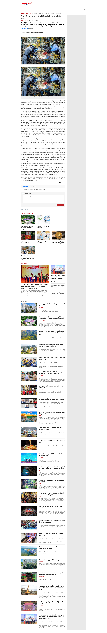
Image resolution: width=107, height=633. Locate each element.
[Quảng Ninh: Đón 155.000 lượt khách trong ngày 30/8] (29, 390)
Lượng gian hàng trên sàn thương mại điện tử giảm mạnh (52, 534)
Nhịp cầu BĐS (41, 307)
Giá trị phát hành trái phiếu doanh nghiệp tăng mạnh (32, 32)
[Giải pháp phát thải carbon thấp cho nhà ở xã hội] (29, 308)
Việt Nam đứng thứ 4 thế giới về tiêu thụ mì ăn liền (52, 441)
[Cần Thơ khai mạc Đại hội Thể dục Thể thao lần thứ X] (29, 511)
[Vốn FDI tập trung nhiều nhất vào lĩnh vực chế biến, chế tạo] (43, 50)
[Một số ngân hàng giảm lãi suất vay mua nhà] (29, 564)
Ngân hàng (47, 13)
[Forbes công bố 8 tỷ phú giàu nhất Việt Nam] (29, 403)
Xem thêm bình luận (24, 209)
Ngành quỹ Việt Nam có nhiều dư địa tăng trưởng (28, 241)
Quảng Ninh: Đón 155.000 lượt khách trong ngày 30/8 (51, 386)
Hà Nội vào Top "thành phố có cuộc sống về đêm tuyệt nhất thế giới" (51, 494)
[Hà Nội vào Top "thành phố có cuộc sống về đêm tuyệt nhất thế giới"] (29, 497)
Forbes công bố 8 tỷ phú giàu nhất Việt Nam (51, 399)
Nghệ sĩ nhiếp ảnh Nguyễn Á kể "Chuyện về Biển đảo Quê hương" (58, 287)
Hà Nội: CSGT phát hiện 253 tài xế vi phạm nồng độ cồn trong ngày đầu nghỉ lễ (51, 372)
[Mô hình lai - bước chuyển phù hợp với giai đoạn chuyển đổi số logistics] (29, 551)
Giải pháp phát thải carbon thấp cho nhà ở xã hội (52, 304)
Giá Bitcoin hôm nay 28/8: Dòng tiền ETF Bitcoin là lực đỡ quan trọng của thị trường (58, 242)
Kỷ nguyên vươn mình (77, 9)
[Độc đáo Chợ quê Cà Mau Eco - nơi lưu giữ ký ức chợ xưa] (29, 484)
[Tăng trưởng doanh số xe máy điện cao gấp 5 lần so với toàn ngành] (29, 525)
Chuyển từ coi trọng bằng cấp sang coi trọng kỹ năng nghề (52, 358)
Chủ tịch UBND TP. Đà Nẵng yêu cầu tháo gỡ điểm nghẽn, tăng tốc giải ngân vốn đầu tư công (51, 587)
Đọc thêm (24, 301)
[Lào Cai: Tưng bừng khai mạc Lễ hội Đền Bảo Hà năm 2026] (29, 606)
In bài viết (30, 28)
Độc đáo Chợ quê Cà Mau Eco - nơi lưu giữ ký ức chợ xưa (52, 480)
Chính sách (59, 13)
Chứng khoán (53, 13)
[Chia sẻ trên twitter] (31, 186)
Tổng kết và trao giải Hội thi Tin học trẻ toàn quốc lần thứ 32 (51, 454)
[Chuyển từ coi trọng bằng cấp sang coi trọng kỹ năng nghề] (29, 362)
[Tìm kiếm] (83, 9)
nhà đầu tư (27, 189)
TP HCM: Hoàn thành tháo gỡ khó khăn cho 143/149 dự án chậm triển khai (51, 345)
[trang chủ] (21, 9)
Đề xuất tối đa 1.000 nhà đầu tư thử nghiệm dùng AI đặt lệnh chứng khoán (51, 573)
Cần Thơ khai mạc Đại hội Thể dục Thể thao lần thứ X (51, 507)
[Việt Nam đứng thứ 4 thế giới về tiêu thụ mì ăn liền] (29, 445)
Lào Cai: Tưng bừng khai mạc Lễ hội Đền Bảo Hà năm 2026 (51, 602)
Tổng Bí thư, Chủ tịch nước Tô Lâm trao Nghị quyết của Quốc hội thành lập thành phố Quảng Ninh (34, 286)
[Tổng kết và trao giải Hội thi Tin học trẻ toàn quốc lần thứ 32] (29, 458)
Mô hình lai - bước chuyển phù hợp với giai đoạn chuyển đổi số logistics (51, 547)
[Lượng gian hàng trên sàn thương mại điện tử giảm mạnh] (29, 538)
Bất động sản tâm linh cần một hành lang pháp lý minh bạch (50, 428)
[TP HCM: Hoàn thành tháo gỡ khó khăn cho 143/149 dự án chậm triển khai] (29, 349)
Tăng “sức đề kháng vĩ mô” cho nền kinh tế (43, 241)
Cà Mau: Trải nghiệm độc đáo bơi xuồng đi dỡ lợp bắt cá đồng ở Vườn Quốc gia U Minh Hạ (52, 467)
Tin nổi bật (24, 263)
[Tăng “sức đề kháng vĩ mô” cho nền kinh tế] (43, 235)
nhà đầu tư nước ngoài (34, 189)
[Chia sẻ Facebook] (25, 28)
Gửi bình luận (60, 204)
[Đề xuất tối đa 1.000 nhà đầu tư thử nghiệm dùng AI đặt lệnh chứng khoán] (29, 577)
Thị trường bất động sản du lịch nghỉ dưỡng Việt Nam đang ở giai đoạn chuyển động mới (27, 227)
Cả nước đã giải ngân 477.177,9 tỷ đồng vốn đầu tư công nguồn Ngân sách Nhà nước (28, 257)
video (68, 9)
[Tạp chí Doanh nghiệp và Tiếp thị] (27, 3)
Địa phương (41, 336)
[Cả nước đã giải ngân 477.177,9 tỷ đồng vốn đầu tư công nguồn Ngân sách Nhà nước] (28, 250)
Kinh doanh (34, 13)
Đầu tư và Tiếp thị (26, 13)
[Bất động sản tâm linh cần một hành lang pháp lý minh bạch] (29, 432)
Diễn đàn (40, 550)
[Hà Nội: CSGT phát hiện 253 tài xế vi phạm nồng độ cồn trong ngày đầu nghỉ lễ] (29, 376)
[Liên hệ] (35, 186)
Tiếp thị (24, 9)
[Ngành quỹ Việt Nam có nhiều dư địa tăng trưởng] (28, 235)
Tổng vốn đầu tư (42, 189)
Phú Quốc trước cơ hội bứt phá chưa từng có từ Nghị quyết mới (52, 413)
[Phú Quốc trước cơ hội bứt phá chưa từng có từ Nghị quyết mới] (29, 416)
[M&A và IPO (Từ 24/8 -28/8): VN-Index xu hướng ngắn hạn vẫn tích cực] (43, 219)
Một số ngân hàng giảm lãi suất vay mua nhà (51, 560)
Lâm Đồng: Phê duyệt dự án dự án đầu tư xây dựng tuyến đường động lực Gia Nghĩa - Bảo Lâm (52, 332)
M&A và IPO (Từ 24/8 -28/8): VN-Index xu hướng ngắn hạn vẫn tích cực (43, 226)
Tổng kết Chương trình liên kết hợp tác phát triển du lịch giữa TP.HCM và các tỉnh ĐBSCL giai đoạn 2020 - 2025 (58, 278)
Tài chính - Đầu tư (41, 13)
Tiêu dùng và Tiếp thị (42, 444)
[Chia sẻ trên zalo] (33, 186)
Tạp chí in (70, 9)
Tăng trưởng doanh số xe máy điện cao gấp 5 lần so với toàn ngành (52, 521)
